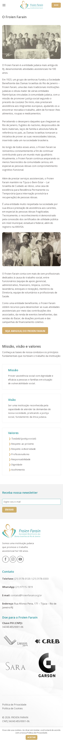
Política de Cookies (12, 708)
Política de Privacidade (14, 704)
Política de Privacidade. (37, 732)
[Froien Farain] (32, 5)
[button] (4, 5)
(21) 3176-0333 (40, 578)
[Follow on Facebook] (5, 559)
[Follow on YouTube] (20, 559)
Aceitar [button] (31, 737)
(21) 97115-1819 (24, 587)
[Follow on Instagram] (13, 559)
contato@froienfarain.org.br (26, 595)
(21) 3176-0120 (22, 578)
